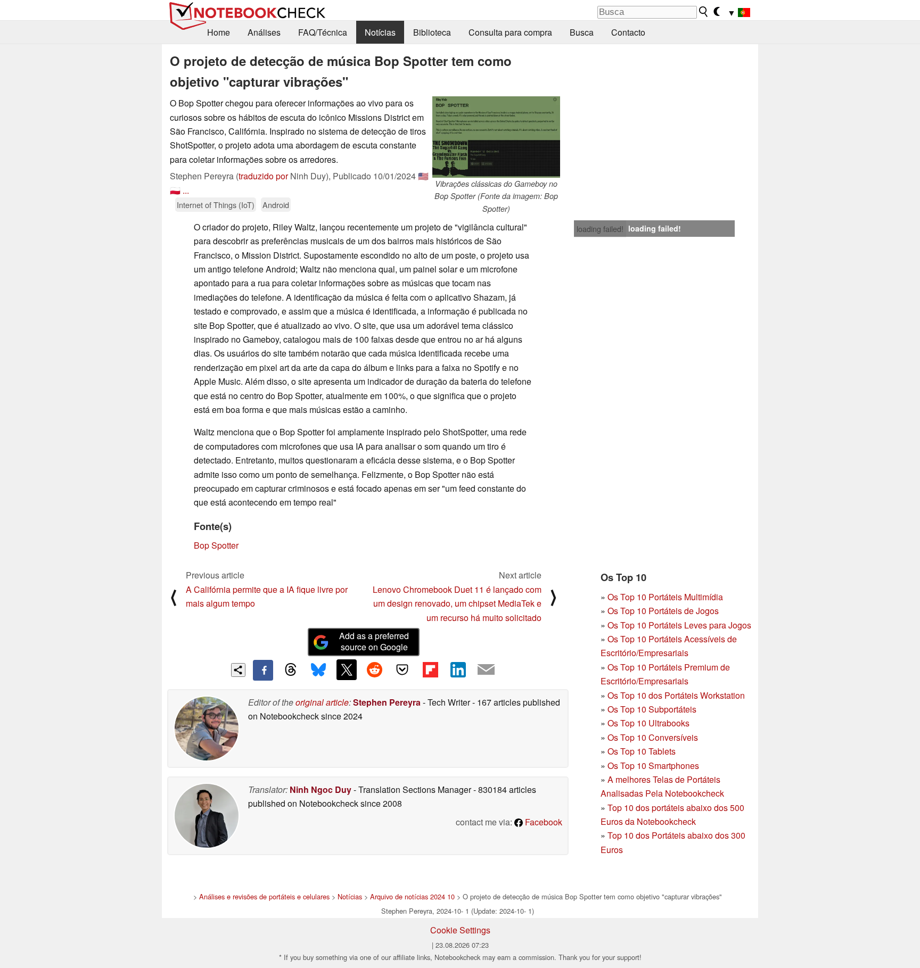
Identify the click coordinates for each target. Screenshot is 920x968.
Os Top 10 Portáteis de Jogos (663, 611)
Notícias (380, 32)
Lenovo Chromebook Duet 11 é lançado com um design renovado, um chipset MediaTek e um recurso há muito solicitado (457, 603)
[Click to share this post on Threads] (291, 670)
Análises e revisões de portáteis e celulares (264, 896)
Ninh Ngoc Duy (320, 789)
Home (218, 32)
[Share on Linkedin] (458, 669)
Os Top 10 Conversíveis (652, 737)
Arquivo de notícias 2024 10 (412, 896)
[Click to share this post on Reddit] (374, 669)
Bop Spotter (216, 545)
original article (322, 702)
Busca (582, 32)
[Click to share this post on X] (346, 669)
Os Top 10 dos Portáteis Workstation (676, 695)
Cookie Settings (460, 930)
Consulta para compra (510, 32)
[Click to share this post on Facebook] (263, 670)
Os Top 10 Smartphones (653, 765)
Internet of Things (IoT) (215, 204)
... (186, 190)
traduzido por (263, 176)
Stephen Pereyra (387, 702)
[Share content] (238, 670)
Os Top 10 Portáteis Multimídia (665, 597)
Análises (264, 32)
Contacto (628, 32)
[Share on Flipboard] (430, 669)
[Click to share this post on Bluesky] (318, 670)
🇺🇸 (423, 176)
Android (275, 204)
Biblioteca (432, 32)
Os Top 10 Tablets (641, 751)
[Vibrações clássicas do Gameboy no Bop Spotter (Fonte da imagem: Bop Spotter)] (496, 137)
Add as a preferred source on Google (374, 641)
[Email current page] (486, 670)
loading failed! (600, 229)
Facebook (542, 822)
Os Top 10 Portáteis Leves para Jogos (679, 625)
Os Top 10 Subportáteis (651, 709)
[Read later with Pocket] (402, 669)
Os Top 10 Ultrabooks (648, 723)
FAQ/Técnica (322, 32)
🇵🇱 (175, 190)
